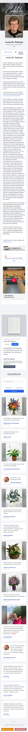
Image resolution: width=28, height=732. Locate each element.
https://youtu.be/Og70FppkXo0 (11, 95)
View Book (7, 344)
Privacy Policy (10, 725)
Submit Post (14, 391)
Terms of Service (18, 725)
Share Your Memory (9, 366)
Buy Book (15, 344)
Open (14, 261)
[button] (14, 406)
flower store (8, 242)
